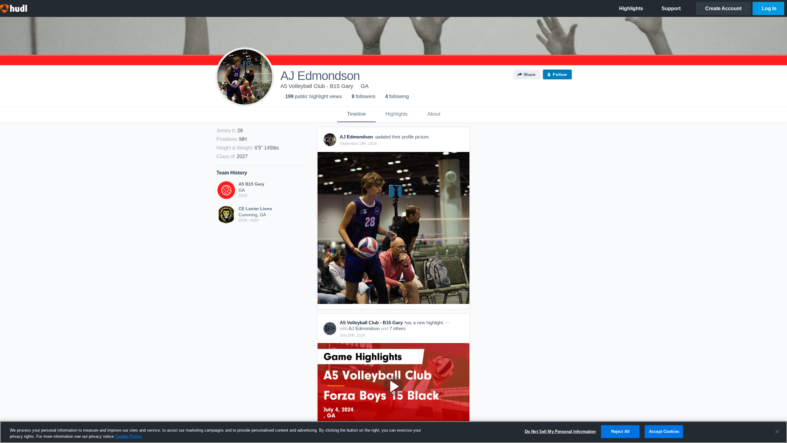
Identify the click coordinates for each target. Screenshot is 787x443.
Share (530, 74)
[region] (393, 432)
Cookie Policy (128, 436)
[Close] (777, 431)
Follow (560, 74)
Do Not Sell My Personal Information (560, 431)
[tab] (356, 114)
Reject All (620, 431)
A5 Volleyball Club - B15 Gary (316, 86)
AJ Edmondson (364, 328)
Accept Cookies (664, 431)
